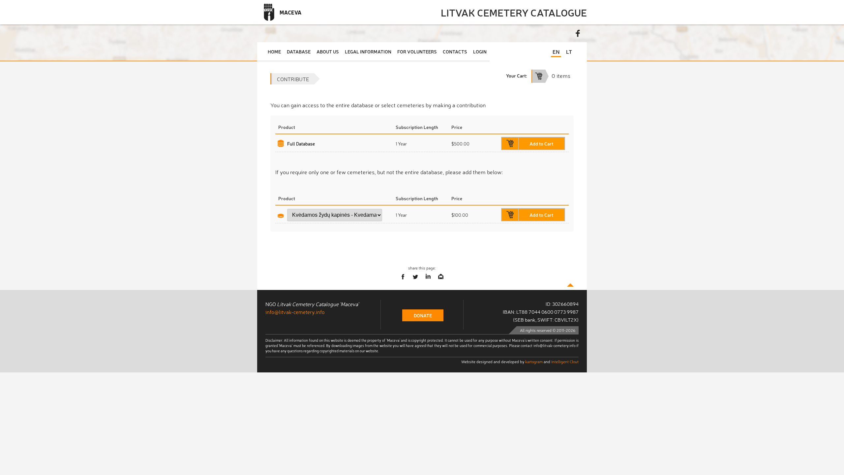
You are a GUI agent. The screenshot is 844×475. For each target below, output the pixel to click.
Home (274, 51)
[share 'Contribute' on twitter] (415, 276)
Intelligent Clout (565, 361)
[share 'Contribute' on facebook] (403, 276)
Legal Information (368, 51)
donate (423, 315)
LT (569, 51)
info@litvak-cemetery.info (295, 311)
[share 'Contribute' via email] (440, 276)
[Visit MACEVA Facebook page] (578, 33)
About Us (327, 51)
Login (480, 51)
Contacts (455, 51)
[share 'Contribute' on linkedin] (428, 276)
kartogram (534, 361)
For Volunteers (417, 51)
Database (299, 51)
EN (556, 51)
